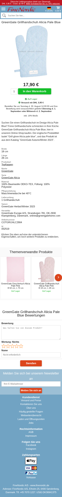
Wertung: (10, 342)
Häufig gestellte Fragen (31, 411)
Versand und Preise (31, 400)
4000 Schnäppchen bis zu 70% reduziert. (43, 4)
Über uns (31, 408)
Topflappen (7, 164)
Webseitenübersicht (31, 415)
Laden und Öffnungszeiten (31, 419)
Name (4, 350)
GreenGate (7, 171)
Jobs (31, 423)
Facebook (31, 445)
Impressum (31, 436)
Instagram (31, 449)
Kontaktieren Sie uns (31, 404)
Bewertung (7, 323)
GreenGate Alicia (10, 177)
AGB (31, 432)
